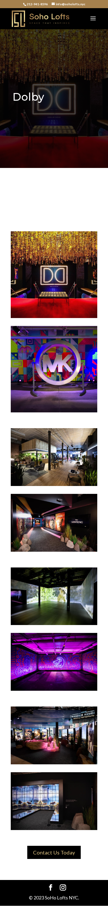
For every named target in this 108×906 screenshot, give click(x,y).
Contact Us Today (54, 852)
